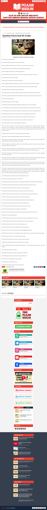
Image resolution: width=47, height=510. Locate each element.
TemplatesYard (4, 508)
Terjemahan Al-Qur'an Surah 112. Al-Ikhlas (28, 287)
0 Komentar (11, 293)
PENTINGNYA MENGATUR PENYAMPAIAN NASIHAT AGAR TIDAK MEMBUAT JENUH (26, 489)
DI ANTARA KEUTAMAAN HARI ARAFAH (24, 484)
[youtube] (43, 1)
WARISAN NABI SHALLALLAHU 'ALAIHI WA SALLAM (26, 500)
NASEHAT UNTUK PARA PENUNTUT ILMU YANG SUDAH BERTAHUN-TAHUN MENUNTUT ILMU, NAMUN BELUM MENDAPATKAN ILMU (25, 495)
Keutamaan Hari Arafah (22, 447)
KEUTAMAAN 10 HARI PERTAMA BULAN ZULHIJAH (26, 461)
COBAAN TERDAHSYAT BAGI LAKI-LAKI (26, 419)
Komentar (5, 293)
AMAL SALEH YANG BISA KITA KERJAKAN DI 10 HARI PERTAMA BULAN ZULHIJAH (26, 438)
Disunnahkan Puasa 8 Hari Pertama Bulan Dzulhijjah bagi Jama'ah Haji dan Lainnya (25, 453)
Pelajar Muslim (13, 508)
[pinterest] (45, 1)
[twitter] (33, 1)
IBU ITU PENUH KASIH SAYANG (23, 465)
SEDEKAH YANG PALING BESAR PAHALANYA (25, 470)
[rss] (41, 1)
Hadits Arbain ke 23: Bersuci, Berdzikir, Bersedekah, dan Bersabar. (24, 476)
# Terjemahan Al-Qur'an (10, 266)
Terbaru (19, 407)
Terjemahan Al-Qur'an (10, 33)
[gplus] (37, 1)
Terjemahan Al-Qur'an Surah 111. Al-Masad (39, 287)
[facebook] (35, 1)
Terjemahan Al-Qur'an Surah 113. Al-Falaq (17, 287)
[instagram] (39, 1)
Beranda (4, 33)
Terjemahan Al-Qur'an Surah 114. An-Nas (6, 287)
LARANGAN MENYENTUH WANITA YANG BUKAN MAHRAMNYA (25, 415)
